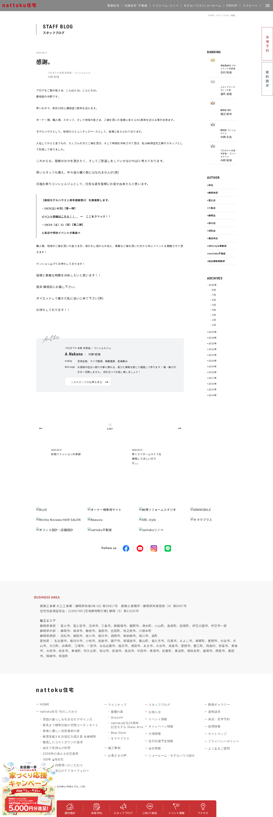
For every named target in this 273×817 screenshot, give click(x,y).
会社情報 (155, 748)
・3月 (213, 314)
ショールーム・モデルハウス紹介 (172, 755)
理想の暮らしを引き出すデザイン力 (67, 719)
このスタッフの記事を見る (86, 382)
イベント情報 (158, 719)
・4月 (213, 309)
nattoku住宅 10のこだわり (59, 711)
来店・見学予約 (219, 719)
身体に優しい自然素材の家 (61, 731)
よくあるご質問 (219, 748)
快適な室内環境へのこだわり (63, 765)
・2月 (213, 319)
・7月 (213, 294)
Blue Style (118, 732)
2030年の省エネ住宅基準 (60, 753)
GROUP (232, 5)
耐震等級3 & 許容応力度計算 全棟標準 (69, 736)
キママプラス (120, 738)
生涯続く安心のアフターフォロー (66, 770)
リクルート (250, 5)
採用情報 (214, 726)
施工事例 (114, 748)
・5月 (213, 304)
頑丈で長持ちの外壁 (57, 748)
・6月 (213, 299)
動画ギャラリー (219, 704)
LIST (110, 428)
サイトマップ (217, 734)
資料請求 (214, 712)
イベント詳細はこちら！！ (60, 216)
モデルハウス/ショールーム (203, 5)
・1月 (213, 324)
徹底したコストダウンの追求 (63, 742)
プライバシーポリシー (223, 741)
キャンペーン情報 (161, 726)
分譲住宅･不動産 (136, 5)
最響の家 (117, 712)
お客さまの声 (117, 755)
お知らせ (155, 712)
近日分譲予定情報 (161, 741)
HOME (211, 15)
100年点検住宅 (53, 759)
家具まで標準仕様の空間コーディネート (70, 725)
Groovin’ (117, 717)
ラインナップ (117, 704)
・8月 (213, 289)
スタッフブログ (222, 15)
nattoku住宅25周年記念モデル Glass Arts (127, 725)
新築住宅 (113, 5)
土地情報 (155, 733)
